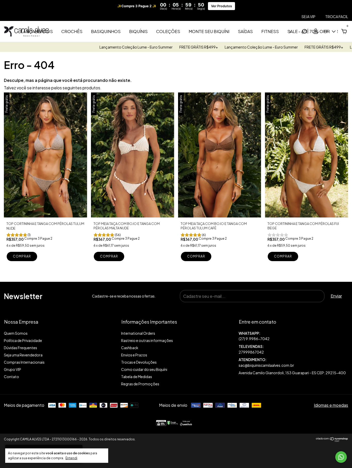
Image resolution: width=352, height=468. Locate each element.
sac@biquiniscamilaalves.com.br (266, 365)
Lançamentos (37, 31)
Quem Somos (16, 333)
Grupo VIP (12, 369)
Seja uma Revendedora (23, 355)
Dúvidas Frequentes (20, 347)
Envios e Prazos (134, 355)
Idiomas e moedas (331, 405)
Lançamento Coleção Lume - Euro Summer (120, 47)
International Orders (138, 333)
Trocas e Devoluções (139, 362)
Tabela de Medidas (136, 376)
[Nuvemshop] (332, 440)
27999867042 (251, 352)
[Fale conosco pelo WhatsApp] (341, 457)
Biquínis (138, 31)
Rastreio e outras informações (147, 340)
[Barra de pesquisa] (304, 31)
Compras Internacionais (24, 362)
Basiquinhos (106, 31)
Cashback (129, 347)
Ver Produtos (221, 6)
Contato (11, 376)
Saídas (245, 31)
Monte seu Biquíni (209, 31)
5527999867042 (293, 336)
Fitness (270, 31)
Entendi (71, 458)
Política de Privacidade (23, 340)
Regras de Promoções (140, 383)
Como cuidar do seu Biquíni (144, 369)
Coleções (168, 31)
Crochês (71, 31)
